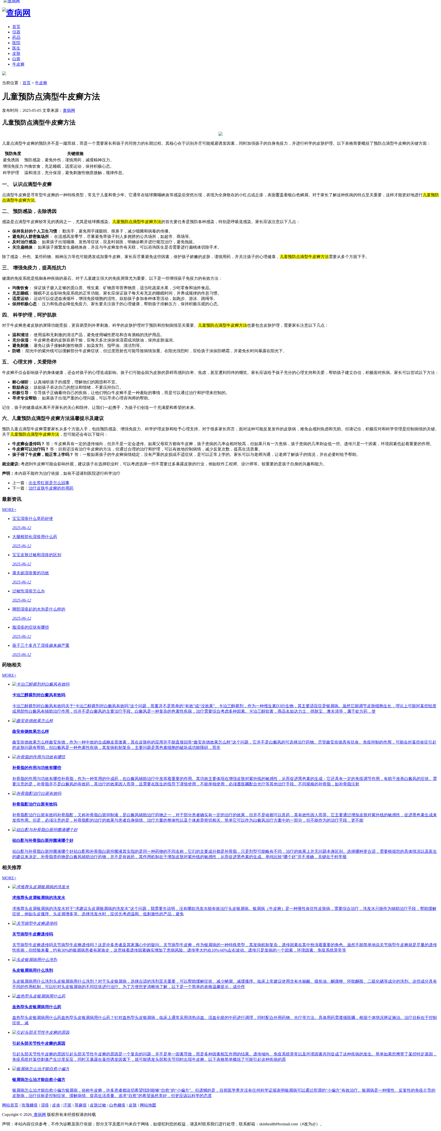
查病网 (69, 110)
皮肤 (16, 53)
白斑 (16, 59)
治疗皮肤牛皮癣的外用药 (51, 488)
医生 (16, 48)
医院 (16, 43)
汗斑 (67, 1105)
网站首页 (10, 1105)
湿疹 (45, 1105)
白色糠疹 (117, 1105)
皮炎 (56, 1105)
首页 (16, 27)
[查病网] (4, 74)
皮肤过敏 (98, 1105)
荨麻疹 (81, 1105)
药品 (16, 37)
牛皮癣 (18, 64)
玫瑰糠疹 (29, 1105)
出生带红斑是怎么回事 (49, 483)
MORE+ (9, 509)
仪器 (16, 32)
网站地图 (148, 1105)
